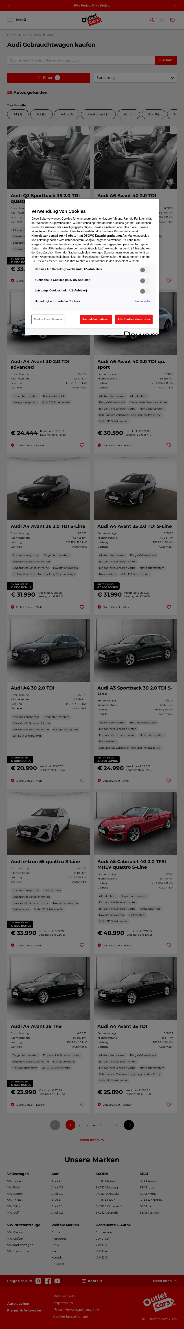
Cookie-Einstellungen (48, 319)
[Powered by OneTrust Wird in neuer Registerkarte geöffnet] (140, 332)
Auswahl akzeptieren (96, 319)
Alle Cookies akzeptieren (134, 319)
